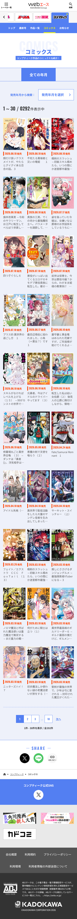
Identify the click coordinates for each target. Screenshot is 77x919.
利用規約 (30, 854)
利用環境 (15, 866)
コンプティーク (17, 774)
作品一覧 (35, 28)
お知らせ (64, 28)
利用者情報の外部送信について (48, 866)
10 (48, 719)
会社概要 (11, 854)
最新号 (22, 28)
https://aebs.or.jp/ (52, 895)
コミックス (49, 28)
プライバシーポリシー (57, 854)
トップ (11, 28)
